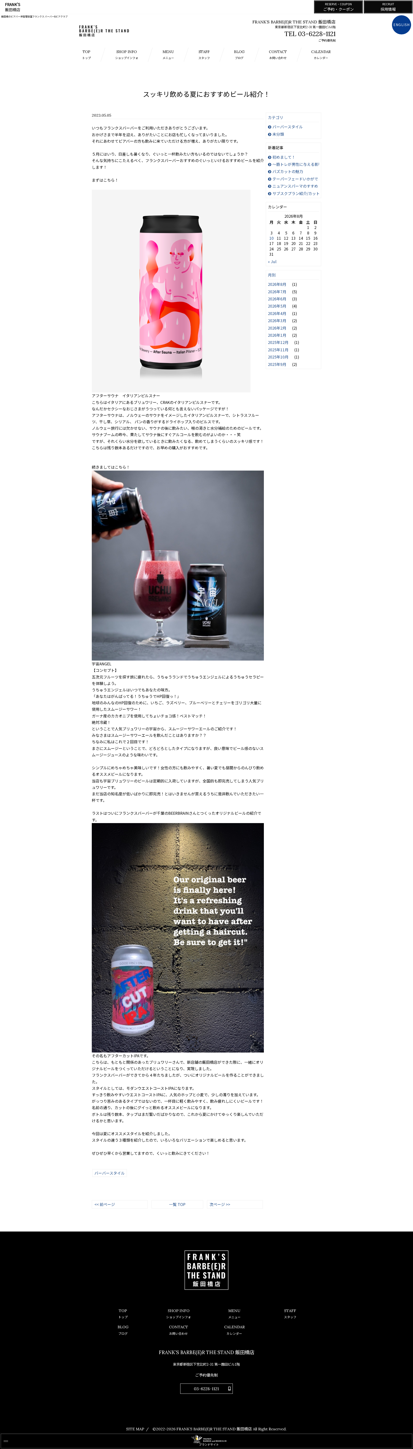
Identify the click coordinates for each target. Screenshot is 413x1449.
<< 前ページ (104, 1204)
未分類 (278, 134)
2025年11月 (278, 350)
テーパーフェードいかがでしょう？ (295, 178)
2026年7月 (277, 291)
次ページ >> (220, 1204)
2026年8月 (277, 284)
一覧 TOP (177, 1204)
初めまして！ (283, 157)
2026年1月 (277, 335)
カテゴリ (275, 117)
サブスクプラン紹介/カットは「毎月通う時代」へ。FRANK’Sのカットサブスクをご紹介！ (295, 193)
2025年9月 (277, 364)
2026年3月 (277, 320)
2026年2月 (277, 328)
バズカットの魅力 (287, 171)
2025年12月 (278, 342)
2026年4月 (277, 313)
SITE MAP (135, 1429)
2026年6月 (277, 299)
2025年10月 (278, 357)
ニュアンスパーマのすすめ (295, 186)
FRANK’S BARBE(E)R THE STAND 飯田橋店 (214, 1429)
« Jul (272, 261)
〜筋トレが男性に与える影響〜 (295, 164)
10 (271, 238)
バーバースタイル (287, 126)
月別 (272, 275)
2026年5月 (277, 306)
